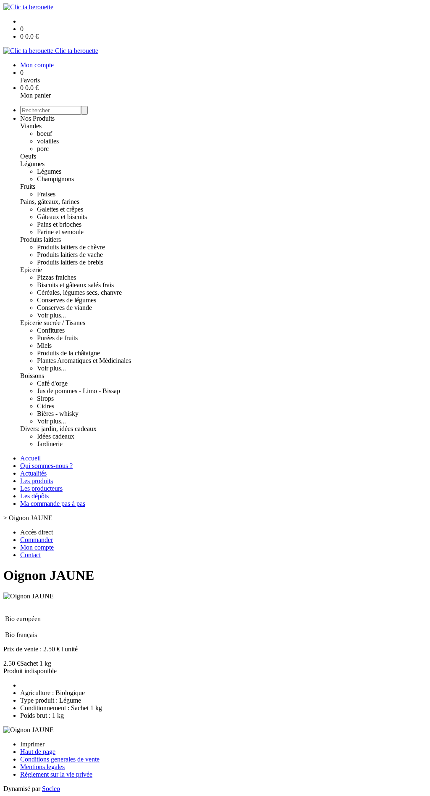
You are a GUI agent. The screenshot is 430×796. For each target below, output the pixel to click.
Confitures (51, 330)
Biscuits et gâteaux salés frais (75, 284)
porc (43, 148)
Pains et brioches (59, 224)
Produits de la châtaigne (68, 353)
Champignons (55, 178)
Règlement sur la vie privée (56, 774)
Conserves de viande (64, 307)
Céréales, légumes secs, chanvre (79, 292)
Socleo (51, 788)
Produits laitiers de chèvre (71, 247)
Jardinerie (50, 443)
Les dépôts (34, 496)
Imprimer (32, 744)
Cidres (45, 406)
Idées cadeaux (55, 436)
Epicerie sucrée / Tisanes (52, 322)
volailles (48, 141)
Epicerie (31, 269)
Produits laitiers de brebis (70, 262)
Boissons (32, 375)
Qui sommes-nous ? (46, 465)
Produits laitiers (40, 239)
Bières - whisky (58, 413)
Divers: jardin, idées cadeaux (58, 428)
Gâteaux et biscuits (62, 216)
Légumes (32, 163)
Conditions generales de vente (60, 759)
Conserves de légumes (66, 300)
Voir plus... (51, 315)
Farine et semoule (60, 231)
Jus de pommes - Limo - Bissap (78, 390)
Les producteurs (41, 488)
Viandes (31, 126)
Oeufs (28, 156)
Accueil (30, 458)
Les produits (36, 480)
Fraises (46, 194)
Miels (44, 345)
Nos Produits (37, 118)
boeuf (44, 133)
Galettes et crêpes (60, 209)
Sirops (45, 398)
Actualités (33, 473)
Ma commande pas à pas (52, 503)
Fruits (27, 186)
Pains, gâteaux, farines (49, 201)
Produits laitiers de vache (70, 254)
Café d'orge (52, 383)
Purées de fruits (57, 337)
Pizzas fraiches (56, 277)
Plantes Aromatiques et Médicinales (84, 360)
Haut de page (37, 751)
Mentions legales (42, 766)
